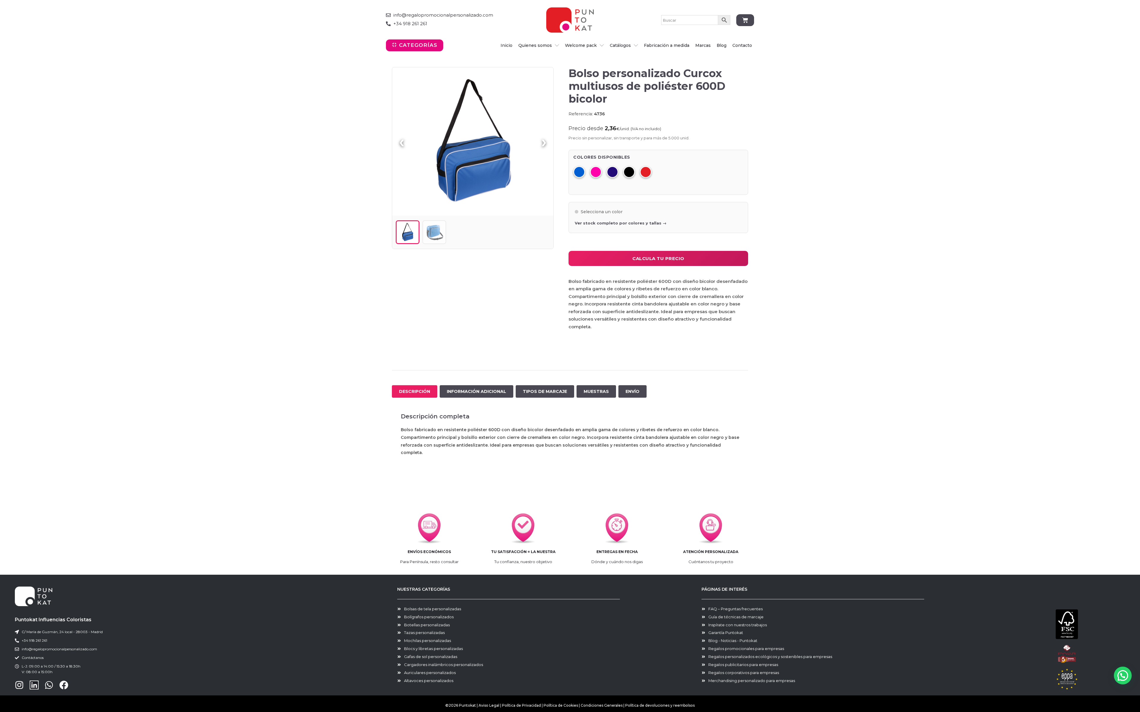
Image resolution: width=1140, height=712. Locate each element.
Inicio (506, 45)
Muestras (596, 391)
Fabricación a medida (666, 45)
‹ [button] (401, 141)
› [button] (544, 141)
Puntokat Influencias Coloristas (53, 619)
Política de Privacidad (521, 705)
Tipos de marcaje (545, 391)
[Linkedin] (34, 685)
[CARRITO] (745, 20)
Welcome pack (581, 45)
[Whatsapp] (49, 685)
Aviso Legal (489, 705)
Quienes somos (535, 45)
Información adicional (476, 391)
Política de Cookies (561, 705)
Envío (632, 391)
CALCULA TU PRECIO (658, 258)
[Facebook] (63, 685)
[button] (1123, 675)
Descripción (414, 391)
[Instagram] (19, 685)
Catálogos (620, 45)
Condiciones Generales (602, 705)
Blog (721, 45)
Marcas (703, 45)
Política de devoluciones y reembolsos (660, 705)
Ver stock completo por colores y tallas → (620, 223)
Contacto (742, 45)
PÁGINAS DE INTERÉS (724, 589)
